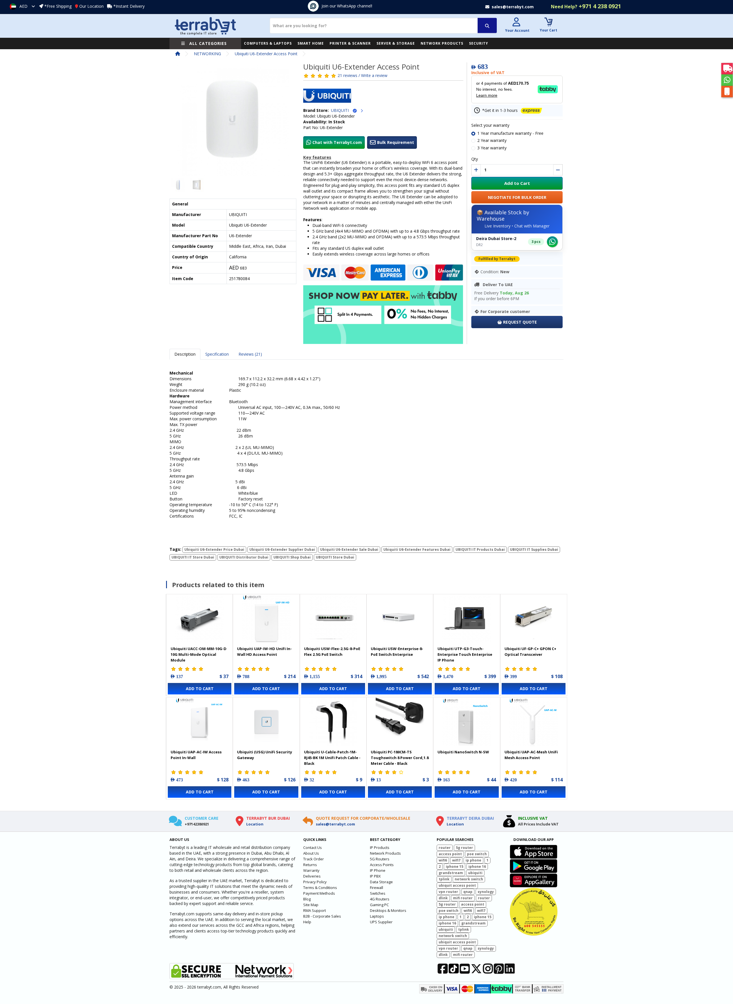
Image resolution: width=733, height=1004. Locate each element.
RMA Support (314, 910)
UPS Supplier (381, 921)
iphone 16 (477, 866)
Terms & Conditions (320, 887)
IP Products (379, 847)
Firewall (376, 887)
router (445, 847)
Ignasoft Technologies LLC (236, 996)
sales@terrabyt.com (335, 824)
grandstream (451, 872)
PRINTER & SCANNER (350, 43)
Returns (310, 864)
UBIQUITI (341, 110)
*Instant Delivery (129, 6)
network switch (469, 879)
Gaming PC (379, 904)
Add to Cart (517, 183)
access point (450, 853)
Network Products (385, 853)
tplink (444, 879)
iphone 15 (454, 866)
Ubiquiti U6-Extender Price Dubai (214, 549)
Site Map (310, 904)
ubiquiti (475, 872)
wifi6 (443, 860)
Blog (307, 899)
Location (254, 824)
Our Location (91, 6)
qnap (467, 891)
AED (23, 6)
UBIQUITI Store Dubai (335, 557)
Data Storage (381, 881)
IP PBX (375, 876)
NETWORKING (207, 53)
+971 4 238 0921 (586, 6)
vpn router (448, 891)
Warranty (311, 870)
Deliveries (312, 876)
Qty (474, 159)
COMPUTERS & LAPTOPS (268, 43)
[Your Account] (516, 23)
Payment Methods (319, 893)
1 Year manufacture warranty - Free (510, 133)
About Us (311, 853)
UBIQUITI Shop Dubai (292, 557)
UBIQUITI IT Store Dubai (193, 557)
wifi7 (456, 860)
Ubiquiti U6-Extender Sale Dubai (349, 549)
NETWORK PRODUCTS (442, 43)
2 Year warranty (492, 140)
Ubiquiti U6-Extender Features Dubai (416, 549)
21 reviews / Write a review (362, 75)
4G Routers (379, 899)
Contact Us (312, 847)
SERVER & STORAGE (396, 43)
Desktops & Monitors (388, 910)
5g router (464, 847)
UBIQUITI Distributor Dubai (243, 557)
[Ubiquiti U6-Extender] (233, 121)
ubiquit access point (457, 885)
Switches (377, 893)
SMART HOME (310, 43)
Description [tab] (185, 354)
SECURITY (478, 43)
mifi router (463, 898)
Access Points (382, 864)
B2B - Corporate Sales (322, 916)
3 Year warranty (492, 147)
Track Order (313, 859)
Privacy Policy (315, 881)
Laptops (377, 916)
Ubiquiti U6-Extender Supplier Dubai (282, 549)
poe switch (477, 853)
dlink (443, 898)
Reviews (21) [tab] (250, 354)
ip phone (473, 860)
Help (307, 921)
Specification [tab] (217, 354)
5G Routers (379, 859)
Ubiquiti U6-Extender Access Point (266, 53)
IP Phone (377, 870)
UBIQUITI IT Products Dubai (480, 549)
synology (486, 891)
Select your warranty (490, 125)
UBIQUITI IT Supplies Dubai (534, 549)
